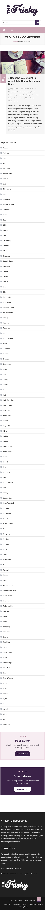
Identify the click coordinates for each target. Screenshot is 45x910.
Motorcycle (7, 534)
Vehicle (6, 709)
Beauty (5, 179)
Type (5, 699)
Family (5, 318)
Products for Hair (9, 591)
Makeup (6, 508)
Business (6, 199)
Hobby (33, 89)
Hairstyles (7, 416)
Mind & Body (8, 524)
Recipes (6, 601)
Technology (7, 663)
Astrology (6, 168)
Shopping (6, 627)
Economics (7, 297)
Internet (6, 467)
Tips (4, 673)
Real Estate (7, 596)
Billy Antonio (14, 89)
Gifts (5, 369)
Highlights (7, 426)
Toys (5, 688)
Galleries (6, 349)
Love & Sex (7, 498)
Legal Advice (8, 482)
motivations (29, 98)
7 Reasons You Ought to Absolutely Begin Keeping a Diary (24, 81)
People (5, 575)
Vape (5, 704)
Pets (4, 580)
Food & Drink (8, 338)
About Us (7, 904)
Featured (6, 328)
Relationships (8, 606)
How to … (7, 457)
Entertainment (8, 307)
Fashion (6, 323)
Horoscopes (7, 446)
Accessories (7, 148)
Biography (7, 189)
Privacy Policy (23, 907)
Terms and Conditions (36, 904)
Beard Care (7, 174)
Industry (6, 462)
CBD (5, 225)
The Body (6, 668)
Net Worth (7, 560)
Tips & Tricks (8, 678)
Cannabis (6, 210)
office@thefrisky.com (13, 868)
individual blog (24, 95)
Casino (5, 220)
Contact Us (16, 904)
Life (4, 488)
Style (5, 647)
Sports (5, 637)
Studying (6, 642)
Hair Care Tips (8, 400)
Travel (5, 694)
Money (5, 529)
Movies (6, 539)
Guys (5, 390)
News (5, 565)
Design (5, 287)
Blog (4, 194)
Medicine (6, 518)
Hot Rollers (7, 452)
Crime (5, 271)
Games (6, 359)
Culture (6, 282)
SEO (5, 621)
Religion (6, 611)
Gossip (5, 379)
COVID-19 (7, 266)
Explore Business (22, 789)
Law (4, 477)
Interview (6, 472)
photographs (13, 101)
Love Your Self (8, 503)
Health (5, 421)
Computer (7, 256)
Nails (5, 555)
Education (7, 302)
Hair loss (6, 410)
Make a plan (18, 98)
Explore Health (22, 754)
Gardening (7, 364)
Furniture (6, 343)
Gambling (6, 354)
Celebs (5, 230)
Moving (6, 544)
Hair (4, 395)
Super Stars (7, 652)
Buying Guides (8, 204)
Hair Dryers (7, 405)
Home (5, 441)
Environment (8, 313)
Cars (5, 215)
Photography (8, 585)
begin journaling (23, 92)
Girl (4, 374)
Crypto (5, 277)
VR (4, 719)
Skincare (6, 632)
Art (4, 163)
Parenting (6, 570)
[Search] (37, 22)
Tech (5, 657)
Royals (5, 616)
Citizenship (7, 240)
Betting (5, 184)
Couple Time (8, 261)
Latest (24, 904)
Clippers (6, 246)
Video (5, 714)
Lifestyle (6, 493)
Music (5, 549)
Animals (6, 153)
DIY (4, 292)
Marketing (7, 513)
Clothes (6, 251)
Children (6, 235)
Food (5, 333)
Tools (5, 683)
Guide (5, 385)
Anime (5, 158)
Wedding (6, 724)
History (5, 431)
